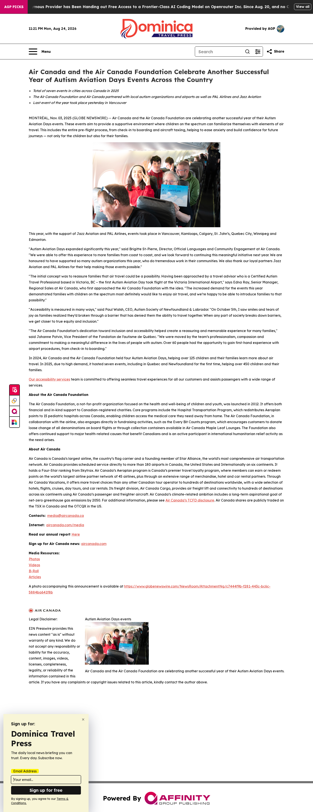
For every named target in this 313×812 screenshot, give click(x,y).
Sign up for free (46, 790)
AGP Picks (13, 7)
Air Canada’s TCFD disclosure (189, 500)
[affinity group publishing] (14, 411)
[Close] (83, 719)
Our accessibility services (49, 379)
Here (76, 534)
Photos (34, 559)
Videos (34, 565)
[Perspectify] (14, 400)
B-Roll (34, 571)
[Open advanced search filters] (258, 51)
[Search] (247, 51)
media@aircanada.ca (65, 515)
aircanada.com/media (65, 525)
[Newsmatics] (14, 422)
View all (302, 6)
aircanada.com (93, 544)
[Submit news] (14, 390)
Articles (35, 577)
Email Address (25, 771)
